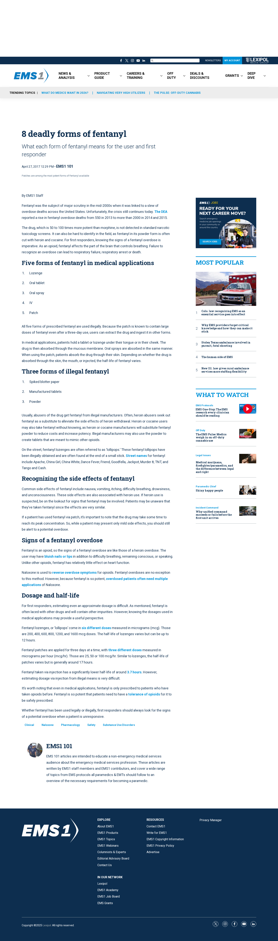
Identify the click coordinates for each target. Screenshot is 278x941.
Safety (91, 724)
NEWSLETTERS (213, 60)
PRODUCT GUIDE (102, 75)
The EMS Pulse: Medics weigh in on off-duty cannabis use (211, 438)
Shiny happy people (209, 490)
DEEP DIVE (251, 75)
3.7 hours (134, 672)
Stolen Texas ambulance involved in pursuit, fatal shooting (225, 344)
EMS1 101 (64, 166)
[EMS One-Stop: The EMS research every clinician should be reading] (247, 409)
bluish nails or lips (58, 556)
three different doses (125, 650)
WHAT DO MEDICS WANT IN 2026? (64, 93)
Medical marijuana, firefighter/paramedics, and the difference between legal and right (215, 467)
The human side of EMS (217, 357)
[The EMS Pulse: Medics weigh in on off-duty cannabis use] (247, 434)
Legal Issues (203, 455)
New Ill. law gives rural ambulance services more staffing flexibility (225, 370)
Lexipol (47, 925)
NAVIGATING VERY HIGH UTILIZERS (121, 93)
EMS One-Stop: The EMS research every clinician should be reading (212, 413)
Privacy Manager (211, 820)
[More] (89, 75)
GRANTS (232, 76)
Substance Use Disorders (119, 724)
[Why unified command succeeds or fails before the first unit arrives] (247, 511)
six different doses (96, 628)
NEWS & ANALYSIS (67, 75)
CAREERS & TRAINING (136, 75)
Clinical (29, 724)
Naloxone (48, 724)
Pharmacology (70, 724)
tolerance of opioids (144, 694)
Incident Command (207, 507)
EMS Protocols (204, 405)
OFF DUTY (171, 75)
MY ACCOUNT (232, 60)
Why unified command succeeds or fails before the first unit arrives (214, 515)
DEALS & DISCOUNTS (199, 75)
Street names (136, 456)
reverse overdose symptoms (74, 572)
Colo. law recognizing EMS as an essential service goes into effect (223, 313)
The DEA (160, 212)
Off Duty (200, 430)
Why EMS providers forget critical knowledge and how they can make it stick (226, 328)
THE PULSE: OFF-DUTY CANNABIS (177, 93)
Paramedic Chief (206, 486)
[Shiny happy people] (247, 490)
